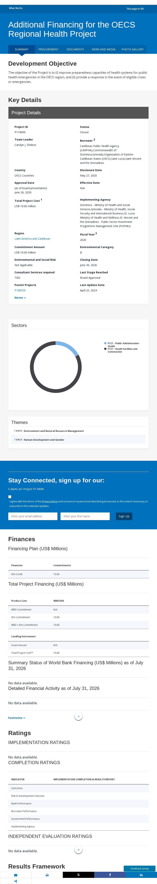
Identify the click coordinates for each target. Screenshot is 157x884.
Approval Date (24, 183)
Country (20, 170)
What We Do (16, 8)
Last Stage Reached (94, 272)
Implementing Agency (95, 199)
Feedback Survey (140, 868)
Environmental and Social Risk (35, 259)
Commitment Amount (30, 247)
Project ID (21, 127)
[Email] (15, 875)
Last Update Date (92, 285)
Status (84, 127)
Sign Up (124, 516)
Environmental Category (97, 247)
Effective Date (90, 183)
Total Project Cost (28, 200)
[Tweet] (78, 874)
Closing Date (89, 259)
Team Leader (24, 139)
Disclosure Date (91, 170)
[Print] (47, 875)
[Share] (109, 874)
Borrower (87, 140)
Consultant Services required (35, 272)
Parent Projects (25, 285)
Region (19, 233)
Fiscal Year (88, 233)
